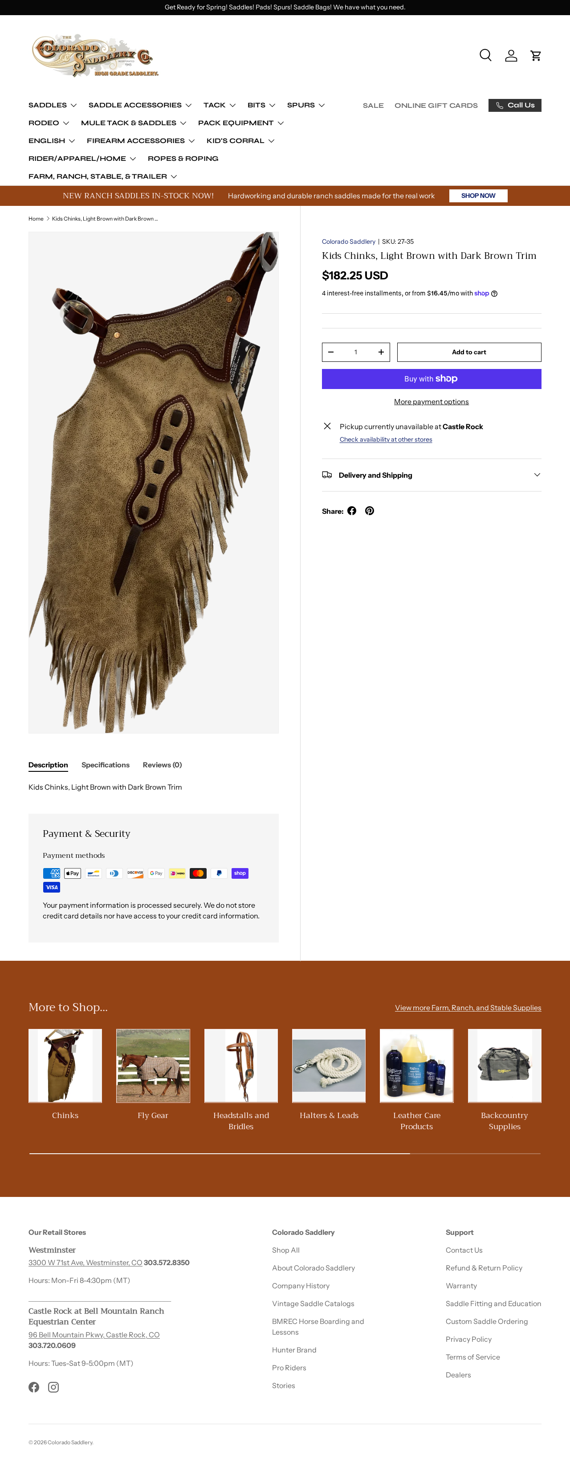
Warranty (461, 1285)
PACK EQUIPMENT (236, 123)
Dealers (458, 1374)
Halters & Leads (329, 1115)
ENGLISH (46, 140)
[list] (153, 482)
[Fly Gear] (153, 1065)
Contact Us (464, 1250)
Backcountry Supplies (504, 1121)
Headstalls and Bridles (241, 1121)
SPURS (301, 105)
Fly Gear (153, 1115)
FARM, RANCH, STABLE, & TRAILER (97, 176)
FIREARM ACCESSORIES (136, 140)
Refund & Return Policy (484, 1267)
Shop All (286, 1250)
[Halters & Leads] (329, 1065)
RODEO (43, 123)
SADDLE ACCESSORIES (135, 105)
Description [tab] (48, 764)
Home (36, 218)
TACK (215, 105)
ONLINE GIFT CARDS (436, 105)
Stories (283, 1385)
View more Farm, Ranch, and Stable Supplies (468, 1007)
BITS (256, 105)
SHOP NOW (478, 196)
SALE (373, 105)
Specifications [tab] (105, 764)
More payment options (431, 401)
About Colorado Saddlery (313, 1267)
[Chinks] (65, 1065)
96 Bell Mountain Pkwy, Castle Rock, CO (94, 1334)
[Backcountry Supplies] (504, 1065)
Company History (301, 1285)
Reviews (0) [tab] (162, 764)
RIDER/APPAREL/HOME (77, 158)
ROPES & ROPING (183, 158)
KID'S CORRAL (236, 140)
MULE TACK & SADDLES (128, 123)
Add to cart (469, 352)
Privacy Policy (469, 1339)
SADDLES (47, 105)
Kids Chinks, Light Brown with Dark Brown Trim (105, 218)
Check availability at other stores (386, 439)
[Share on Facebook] (352, 511)
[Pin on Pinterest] (370, 511)
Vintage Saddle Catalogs (313, 1303)
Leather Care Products (416, 1121)
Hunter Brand (294, 1349)
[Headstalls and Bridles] (241, 1065)
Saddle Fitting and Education (494, 1303)
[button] (536, 56)
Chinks (65, 1115)
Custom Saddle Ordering (487, 1321)
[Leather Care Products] (416, 1065)
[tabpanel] (153, 787)
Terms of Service (473, 1356)
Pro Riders (289, 1367)
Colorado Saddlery (348, 242)
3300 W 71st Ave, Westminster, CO (85, 1262)
